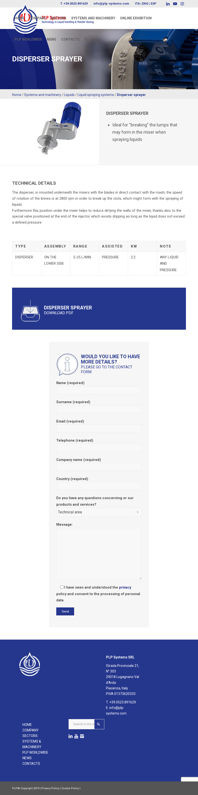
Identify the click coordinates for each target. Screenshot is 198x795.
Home (16, 95)
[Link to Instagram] (182, 3)
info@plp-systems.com (111, 3)
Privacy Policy (50, 788)
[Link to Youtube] (174, 3)
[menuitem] (19, 18)
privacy (125, 587)
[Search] (86, 39)
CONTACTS (31, 764)
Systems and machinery (42, 95)
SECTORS (30, 736)
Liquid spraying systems (96, 95)
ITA (137, 3)
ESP (153, 3)
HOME (27, 725)
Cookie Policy (70, 788)
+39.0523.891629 (122, 702)
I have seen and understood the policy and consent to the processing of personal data (98, 594)
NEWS (27, 758)
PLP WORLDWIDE (35, 752)
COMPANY (30, 730)
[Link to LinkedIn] (167, 3)
